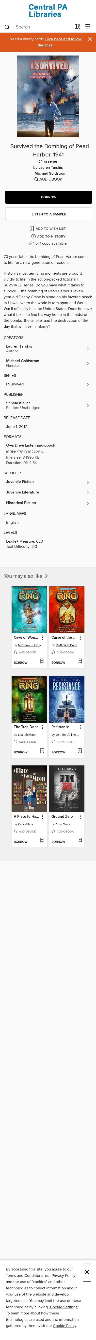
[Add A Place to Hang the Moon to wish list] (42, 840)
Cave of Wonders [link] (27, 637)
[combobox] (37, 27)
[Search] (7, 27)
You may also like (24, 576)
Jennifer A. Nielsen (67, 735)
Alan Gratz (63, 824)
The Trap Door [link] (26, 727)
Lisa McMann (27, 735)
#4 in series (48, 161)
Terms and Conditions (24, 1275)
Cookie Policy (64, 1325)
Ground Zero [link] (62, 817)
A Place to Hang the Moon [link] (27, 817)
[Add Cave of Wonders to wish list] (42, 661)
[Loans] (77, 27)
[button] (48, 197)
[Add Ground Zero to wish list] (80, 840)
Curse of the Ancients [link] (64, 637)
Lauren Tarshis (50, 168)
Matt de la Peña (66, 645)
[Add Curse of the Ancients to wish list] (80, 661)
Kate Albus (25, 824)
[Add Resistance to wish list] (80, 751)
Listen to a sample (49, 214)
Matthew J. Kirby (29, 645)
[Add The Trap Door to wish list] (42, 751)
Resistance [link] (60, 727)
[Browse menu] (87, 26)
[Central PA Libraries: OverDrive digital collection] (48, 10)
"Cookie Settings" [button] (63, 1307)
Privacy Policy (63, 1275)
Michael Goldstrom (50, 173)
